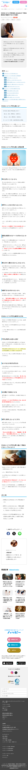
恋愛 (25, 9)
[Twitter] (14, 533)
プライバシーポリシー (6, 725)
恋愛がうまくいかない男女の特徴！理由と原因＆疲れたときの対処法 (7, 600)
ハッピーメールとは (6, 704)
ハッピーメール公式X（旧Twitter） (8, 746)
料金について (4, 708)
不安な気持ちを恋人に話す (12, 90)
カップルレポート (5, 734)
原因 (3, 19)
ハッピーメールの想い (6, 706)
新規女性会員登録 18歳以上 (7, 713)
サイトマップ (4, 757)
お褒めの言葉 (4, 738)
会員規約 (4, 723)
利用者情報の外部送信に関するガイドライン (10, 729)
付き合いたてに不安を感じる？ (10, 73)
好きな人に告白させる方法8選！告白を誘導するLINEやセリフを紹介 (20, 616)
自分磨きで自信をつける (11, 95)
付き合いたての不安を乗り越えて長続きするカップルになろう (14, 100)
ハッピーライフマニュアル (7, 693)
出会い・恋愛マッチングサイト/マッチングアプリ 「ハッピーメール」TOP (13, 702)
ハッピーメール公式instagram (7, 748)
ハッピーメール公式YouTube (7, 750)
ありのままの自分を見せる (12, 93)
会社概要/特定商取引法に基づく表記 (9, 727)
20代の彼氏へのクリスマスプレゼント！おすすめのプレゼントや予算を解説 (20, 584)
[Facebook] (8, 533)
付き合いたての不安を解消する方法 (11, 88)
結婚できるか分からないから (12, 86)
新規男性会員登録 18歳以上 (7, 715)
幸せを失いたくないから (11, 77)
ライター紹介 (5, 695)
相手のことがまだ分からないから (13, 80)
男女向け (18, 19)
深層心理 (12, 19)
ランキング (4, 691)
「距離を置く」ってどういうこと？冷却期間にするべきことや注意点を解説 (7, 616)
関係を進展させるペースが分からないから (15, 82)
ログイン (14, 650)
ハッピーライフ (19, 9)
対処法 (8, 19)
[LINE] (19, 533)
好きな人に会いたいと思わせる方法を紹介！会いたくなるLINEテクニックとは (7, 584)
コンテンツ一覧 (5, 755)
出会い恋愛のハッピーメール (7, 9)
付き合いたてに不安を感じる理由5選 (12, 75)
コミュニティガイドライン (7, 731)
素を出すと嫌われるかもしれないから (14, 84)
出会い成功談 (4, 736)
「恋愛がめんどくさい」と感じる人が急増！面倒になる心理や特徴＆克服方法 (20, 600)
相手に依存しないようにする (12, 97)
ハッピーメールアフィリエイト (8, 753)
